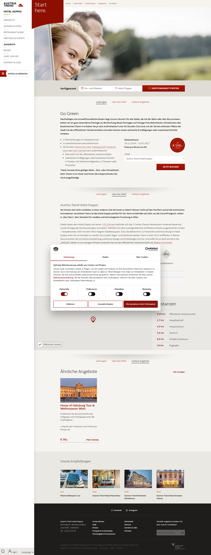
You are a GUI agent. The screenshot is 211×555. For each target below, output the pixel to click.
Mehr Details (92, 439)
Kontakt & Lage (12, 62)
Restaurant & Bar (14, 32)
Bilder (7, 50)
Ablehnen (70, 304)
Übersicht (9, 20)
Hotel (127, 154)
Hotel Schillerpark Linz (70, 495)
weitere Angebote (140, 101)
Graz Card (78, 150)
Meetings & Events (14, 38)
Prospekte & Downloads (102, 530)
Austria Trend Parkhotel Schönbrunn (135, 497)
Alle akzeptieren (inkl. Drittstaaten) (140, 304)
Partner (127, 524)
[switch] (91, 294)
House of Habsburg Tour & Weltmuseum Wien (77, 407)
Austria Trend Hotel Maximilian (106, 495)
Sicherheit (128, 521)
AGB (94, 524)
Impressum (103, 548)
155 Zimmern (109, 224)
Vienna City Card (83, 147)
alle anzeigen (179, 371)
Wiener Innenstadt (163, 242)
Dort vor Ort (11, 56)
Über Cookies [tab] (142, 257)
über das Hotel (119, 101)
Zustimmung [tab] (68, 257)
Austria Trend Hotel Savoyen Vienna (169, 497)
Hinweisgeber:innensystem (103, 533)
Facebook (118, 510)
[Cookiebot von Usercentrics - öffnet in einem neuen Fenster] (147, 249)
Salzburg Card (99, 147)
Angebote (9, 44)
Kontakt (128, 530)
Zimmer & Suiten (12, 26)
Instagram (133, 510)
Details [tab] (106, 257)
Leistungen (101, 101)
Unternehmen (98, 521)
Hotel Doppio (13, 11)
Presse (95, 527)
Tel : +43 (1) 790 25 (68, 531)
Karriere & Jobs (130, 527)
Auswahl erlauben (105, 304)
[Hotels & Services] (17, 4)
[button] (132, 88)
